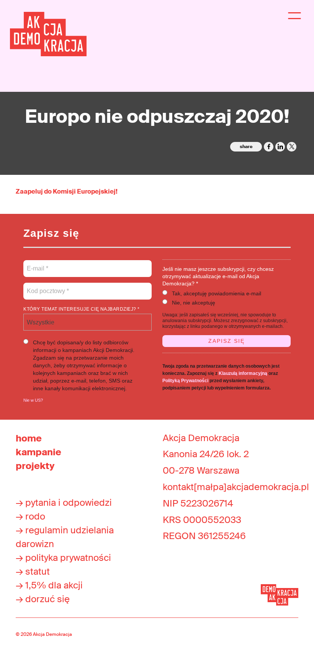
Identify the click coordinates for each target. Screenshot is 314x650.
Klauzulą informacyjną (243, 373)
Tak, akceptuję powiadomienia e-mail (216, 293)
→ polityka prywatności (63, 558)
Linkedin (280, 147)
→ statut (33, 571)
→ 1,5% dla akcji (49, 585)
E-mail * (37, 264)
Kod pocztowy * (48, 286)
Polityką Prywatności (185, 380)
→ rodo (30, 516)
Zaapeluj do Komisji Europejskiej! (67, 191)
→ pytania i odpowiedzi (64, 502)
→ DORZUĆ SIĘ (43, 599)
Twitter (291, 147)
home (29, 438)
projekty (35, 466)
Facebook (268, 147)
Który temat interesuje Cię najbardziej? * (81, 309)
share (246, 146)
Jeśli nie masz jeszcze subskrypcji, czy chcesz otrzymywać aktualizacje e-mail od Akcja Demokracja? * (218, 276)
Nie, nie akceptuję (193, 303)
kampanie (38, 452)
